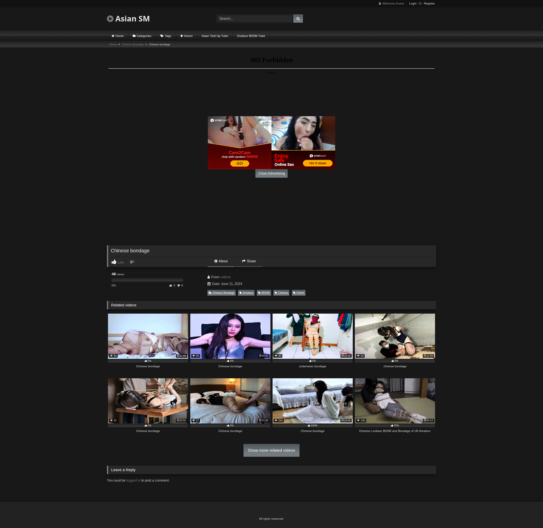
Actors (188, 36)
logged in (133, 480)
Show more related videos (271, 450)
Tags (168, 36)
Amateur (248, 292)
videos (226, 277)
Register (429, 3)
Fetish (300, 292)
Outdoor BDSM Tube (251, 36)
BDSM (266, 292)
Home (120, 36)
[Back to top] (530, 515)
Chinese (283, 292)
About (223, 261)
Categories (144, 36)
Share (251, 261)
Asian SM (131, 18)
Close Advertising (271, 173)
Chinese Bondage (133, 44)
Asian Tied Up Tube (215, 36)
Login (413, 3)
